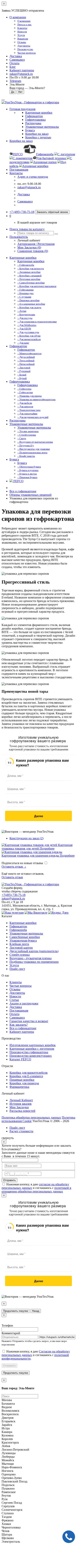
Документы (17, 992)
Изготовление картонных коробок (32, 1045)
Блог (12, 66)
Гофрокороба (18, 930)
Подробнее (47, 848)
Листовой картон (21, 947)
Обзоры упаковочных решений (30, 494)
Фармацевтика (19, 1086)
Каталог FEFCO (20, 1059)
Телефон (7, 1325)
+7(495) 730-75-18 (13, 895)
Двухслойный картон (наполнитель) (33, 951)
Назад (35, 1310)
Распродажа (17, 420)
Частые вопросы (20, 985)
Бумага (14, 459)
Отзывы (14, 989)
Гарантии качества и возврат (28, 1021)
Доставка (15, 56)
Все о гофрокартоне (22, 491)
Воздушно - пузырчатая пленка (30, 958)
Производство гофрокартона (28, 1052)
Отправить (9, 1180)
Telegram (15, 81)
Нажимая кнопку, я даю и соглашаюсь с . (36, 1355)
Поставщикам (18, 169)
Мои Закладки (19, 1107)
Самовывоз (17, 59)
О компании (17, 17)
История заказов (20, 1103)
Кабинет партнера (21, 1031)
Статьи (14, 1000)
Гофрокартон (18, 346)
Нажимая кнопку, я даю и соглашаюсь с (36, 1188)
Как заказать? (18, 1024)
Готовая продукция (22, 109)
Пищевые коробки (21, 1079)
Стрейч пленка (19, 954)
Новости (15, 996)
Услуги (14, 965)
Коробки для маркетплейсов (28, 1072)
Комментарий (11, 1333)
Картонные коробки (23, 257)
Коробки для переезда (24, 1083)
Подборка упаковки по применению (34, 961)
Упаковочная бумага (23, 940)
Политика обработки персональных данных (31, 1117)
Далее (38, 816)
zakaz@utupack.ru (21, 74)
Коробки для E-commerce (26, 1076)
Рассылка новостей (22, 1110)
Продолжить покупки (15, 1310)
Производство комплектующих (30, 1055)
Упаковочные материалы (26, 424)
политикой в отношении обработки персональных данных (36, 1189)
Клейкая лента (19, 944)
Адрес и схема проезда (32, 176)
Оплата (14, 63)
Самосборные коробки (24, 937)
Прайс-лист (17, 968)
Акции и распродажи (23, 1003)
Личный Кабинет (21, 1100)
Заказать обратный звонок (52, 212)
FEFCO (18, 481)
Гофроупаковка (19, 381)
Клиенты (15, 982)
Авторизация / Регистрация (35, 244)
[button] (10, 215)
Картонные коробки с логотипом (31, 1048)
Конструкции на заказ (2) (26, 838)
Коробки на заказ (21, 141)
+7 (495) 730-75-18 (21, 212)
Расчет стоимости (21, 1131)
